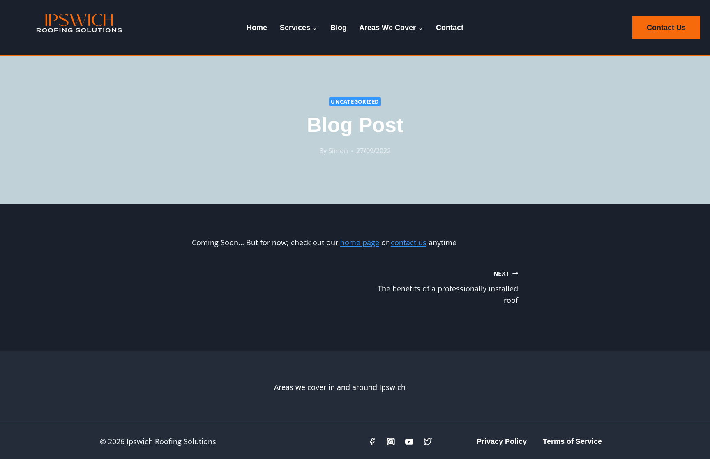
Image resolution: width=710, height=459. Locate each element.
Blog (338, 27)
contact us (408, 242)
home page (359, 242)
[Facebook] (372, 442)
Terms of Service (572, 441)
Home (257, 27)
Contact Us (666, 27)
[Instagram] (391, 442)
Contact (449, 27)
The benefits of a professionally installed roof (448, 287)
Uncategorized (355, 101)
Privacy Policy (502, 441)
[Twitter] (428, 442)
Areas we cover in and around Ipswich (340, 387)
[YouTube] (409, 442)
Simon (338, 150)
